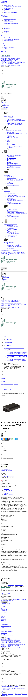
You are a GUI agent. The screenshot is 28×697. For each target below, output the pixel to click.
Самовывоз (7, 20)
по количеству (19, 585)
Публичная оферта (5, 689)
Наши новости (4, 624)
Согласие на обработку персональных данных (13, 688)
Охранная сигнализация (10, 12)
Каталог (3, 606)
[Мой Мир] (6, 439)
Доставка (6, 491)
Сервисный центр (8, 37)
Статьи (5, 48)
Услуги (2, 617)
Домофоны (7, 9)
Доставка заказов (8, 21)
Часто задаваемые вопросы (11, 23)
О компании (7, 28)
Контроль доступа (8, 8)
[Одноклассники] (4, 439)
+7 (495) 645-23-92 (10, 63)
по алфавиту (11, 585)
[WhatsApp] (12, 439)
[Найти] (4, 100)
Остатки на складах (9, 494)
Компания (3, 612)
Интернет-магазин (5, 603)
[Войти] (1, 312)
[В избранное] (2, 434)
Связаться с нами (5, 55)
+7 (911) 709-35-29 (11, 61)
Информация (4, 628)
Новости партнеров (9, 47)
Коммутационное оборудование (12, 6)
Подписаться (4, 602)
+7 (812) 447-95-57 (13, 62)
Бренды (3, 608)
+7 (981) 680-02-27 (10, 65)
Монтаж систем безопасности (12, 39)
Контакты (6, 32)
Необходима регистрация (7, 476)
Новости (6, 46)
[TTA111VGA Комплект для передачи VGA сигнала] (11, 418)
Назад (9, 349)
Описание (6, 489)
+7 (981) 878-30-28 (10, 59)
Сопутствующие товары (10, 11)
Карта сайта (4, 610)
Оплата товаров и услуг (10, 19)
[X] (8, 439)
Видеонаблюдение (9, 5)
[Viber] (10, 439)
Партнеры (6, 31)
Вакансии (6, 29)
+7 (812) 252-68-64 (10, 58)
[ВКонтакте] (1, 439)
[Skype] (15, 439)
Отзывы (6, 493)
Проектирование (8, 40)
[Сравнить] (2, 436)
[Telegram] (17, 439)
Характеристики (8, 490)
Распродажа (4, 609)
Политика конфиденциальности (9, 686)
